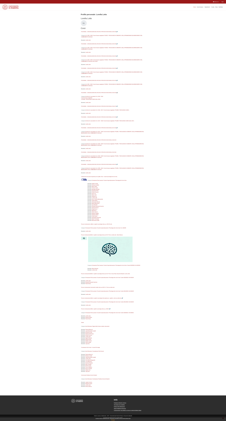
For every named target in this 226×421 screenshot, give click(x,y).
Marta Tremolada (95, 218)
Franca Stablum (88, 367)
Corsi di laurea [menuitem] (200, 7)
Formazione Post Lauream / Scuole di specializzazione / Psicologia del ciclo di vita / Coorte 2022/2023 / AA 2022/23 (109, 277)
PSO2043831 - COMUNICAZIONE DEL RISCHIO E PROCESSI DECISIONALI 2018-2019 (98, 139)
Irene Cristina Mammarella (97, 199)
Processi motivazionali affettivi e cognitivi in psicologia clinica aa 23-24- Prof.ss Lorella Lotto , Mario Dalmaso (102, 234)
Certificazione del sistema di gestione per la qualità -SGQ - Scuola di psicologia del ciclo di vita (99, 176)
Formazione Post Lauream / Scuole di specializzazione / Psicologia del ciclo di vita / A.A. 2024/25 (105, 227)
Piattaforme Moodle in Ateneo (120, 402)
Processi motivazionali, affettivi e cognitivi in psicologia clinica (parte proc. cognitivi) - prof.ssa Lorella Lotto (101, 298)
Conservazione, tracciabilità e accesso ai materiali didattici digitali (120, 418)
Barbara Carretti (88, 355)
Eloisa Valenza (88, 386)
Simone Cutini (95, 187)
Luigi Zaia (87, 343)
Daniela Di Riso (95, 190)
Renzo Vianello (88, 368)
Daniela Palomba (89, 362)
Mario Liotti (94, 194)
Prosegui (113, 419)
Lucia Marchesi (88, 361)
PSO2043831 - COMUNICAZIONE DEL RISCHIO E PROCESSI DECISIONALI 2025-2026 (98, 31)
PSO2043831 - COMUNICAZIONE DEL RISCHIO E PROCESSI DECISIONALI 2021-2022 (98, 80)
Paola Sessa (94, 216)
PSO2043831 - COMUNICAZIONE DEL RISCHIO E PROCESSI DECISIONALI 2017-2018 (98, 117)
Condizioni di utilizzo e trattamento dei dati (102, 418)
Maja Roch (94, 210)
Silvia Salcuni (95, 211)
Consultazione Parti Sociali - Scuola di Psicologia (90, 347)
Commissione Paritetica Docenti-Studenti (89, 375)
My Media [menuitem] (221, 7)
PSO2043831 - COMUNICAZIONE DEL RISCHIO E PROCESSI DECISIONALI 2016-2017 (98, 106)
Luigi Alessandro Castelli (90, 330)
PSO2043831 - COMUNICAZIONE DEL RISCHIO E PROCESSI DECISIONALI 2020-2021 (98, 164)
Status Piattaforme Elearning (120, 408)
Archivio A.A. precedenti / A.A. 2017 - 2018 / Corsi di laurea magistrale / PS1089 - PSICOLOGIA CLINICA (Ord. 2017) (109, 120)
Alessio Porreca (95, 207)
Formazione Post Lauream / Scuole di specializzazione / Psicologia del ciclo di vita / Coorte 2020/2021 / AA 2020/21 (109, 312)
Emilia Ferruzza (95, 192)
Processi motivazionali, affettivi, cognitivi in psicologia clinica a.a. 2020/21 (95, 308)
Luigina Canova (88, 382)
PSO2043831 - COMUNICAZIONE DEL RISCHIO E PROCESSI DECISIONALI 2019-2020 (98, 152)
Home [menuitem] (194, 7)
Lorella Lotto (88, 40)
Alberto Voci (87, 370)
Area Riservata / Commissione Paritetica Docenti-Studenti (97, 378)
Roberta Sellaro (95, 214)
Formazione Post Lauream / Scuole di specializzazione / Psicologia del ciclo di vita (109, 180)
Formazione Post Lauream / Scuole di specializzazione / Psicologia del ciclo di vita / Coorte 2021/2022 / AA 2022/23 (109, 291)
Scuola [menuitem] (212, 7)
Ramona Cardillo (95, 185)
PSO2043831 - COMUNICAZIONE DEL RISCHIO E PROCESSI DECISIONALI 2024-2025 (98, 43)
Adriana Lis (94, 196)
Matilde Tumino (88, 340)
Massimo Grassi (88, 383)
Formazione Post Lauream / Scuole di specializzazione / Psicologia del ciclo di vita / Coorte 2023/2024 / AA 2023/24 (116, 265)
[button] (216, 2)
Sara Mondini (94, 204)
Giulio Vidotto (88, 342)
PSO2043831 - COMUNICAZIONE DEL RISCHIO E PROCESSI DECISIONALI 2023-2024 (98, 56)
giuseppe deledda (95, 189)
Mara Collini (94, 186)
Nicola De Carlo (88, 332)
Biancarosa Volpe (95, 220)
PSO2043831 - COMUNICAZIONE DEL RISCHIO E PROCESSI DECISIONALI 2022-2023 (98, 68)
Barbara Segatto (95, 213)
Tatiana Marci (94, 200)
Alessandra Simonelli (96, 217)
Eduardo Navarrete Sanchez (98, 206)
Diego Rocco (94, 209)
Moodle (130, 415)
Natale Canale (95, 183)
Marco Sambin (88, 364)
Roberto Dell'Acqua (89, 333)
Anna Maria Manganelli (90, 360)
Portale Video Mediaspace (119, 406)
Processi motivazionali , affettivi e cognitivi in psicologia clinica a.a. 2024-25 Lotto (96, 224)
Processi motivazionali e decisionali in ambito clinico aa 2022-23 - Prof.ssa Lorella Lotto (97, 287)
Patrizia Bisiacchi (89, 329)
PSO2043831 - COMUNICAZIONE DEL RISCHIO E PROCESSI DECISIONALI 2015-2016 (98, 92)
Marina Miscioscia (95, 203)
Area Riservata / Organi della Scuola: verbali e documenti (97, 326)
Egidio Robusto (88, 338)
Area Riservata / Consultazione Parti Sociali (94, 351)
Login (222, 1)
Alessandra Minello (96, 202)
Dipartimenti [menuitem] (207, 7)
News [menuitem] (216, 7)
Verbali (82, 322)
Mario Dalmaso (95, 268)
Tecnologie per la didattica (119, 404)
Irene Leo (94, 193)
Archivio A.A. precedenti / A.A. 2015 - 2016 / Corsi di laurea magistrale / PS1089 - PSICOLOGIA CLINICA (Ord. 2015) (92, 98)
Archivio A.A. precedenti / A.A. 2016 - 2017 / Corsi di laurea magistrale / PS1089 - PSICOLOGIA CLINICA (107, 110)
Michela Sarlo (88, 339)
